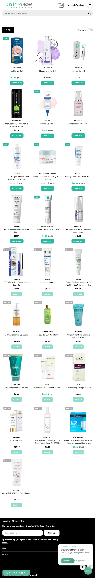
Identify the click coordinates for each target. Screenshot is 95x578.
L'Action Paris (16, 68)
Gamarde (16, 226)
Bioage (78, 279)
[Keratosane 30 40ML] (47, 261)
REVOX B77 (78, 226)
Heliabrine (47, 68)
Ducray (17, 173)
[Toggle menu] (3, 5)
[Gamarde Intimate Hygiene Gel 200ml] (16, 209)
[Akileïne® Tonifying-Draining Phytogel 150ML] (78, 314)
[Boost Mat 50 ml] (16, 420)
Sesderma (78, 121)
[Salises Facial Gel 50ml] (78, 103)
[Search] (89, 13)
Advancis (16, 332)
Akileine (78, 332)
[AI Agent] (61, 5)
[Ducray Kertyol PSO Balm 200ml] (78, 156)
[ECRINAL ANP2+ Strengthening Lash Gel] (16, 261)
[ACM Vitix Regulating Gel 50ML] (78, 367)
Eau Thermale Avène (47, 173)
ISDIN (47, 384)
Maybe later (80, 561)
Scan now (66, 561)
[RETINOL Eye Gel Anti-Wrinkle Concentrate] (78, 209)
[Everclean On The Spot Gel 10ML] (47, 367)
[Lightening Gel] (16, 50)
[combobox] (47, 13)
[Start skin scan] (88, 571)
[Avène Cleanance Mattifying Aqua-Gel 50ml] (47, 156)
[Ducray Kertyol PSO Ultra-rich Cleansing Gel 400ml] (16, 156)
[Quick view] (28, 41)
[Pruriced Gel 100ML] (47, 103)
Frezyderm (16, 121)
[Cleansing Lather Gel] (47, 50)
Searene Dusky (47, 332)
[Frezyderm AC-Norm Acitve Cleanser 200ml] (16, 103)
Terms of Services (39, 540)
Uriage (47, 121)
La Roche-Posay (47, 226)
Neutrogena (78, 437)
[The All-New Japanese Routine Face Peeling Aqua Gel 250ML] (47, 420)
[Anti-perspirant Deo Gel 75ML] (16, 367)
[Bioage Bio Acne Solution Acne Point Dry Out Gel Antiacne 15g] (78, 261)
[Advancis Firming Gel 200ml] (16, 314)
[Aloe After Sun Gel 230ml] (47, 314)
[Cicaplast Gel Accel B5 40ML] (47, 209)
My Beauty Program (16, 572)
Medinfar (78, 68)
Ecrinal (16, 279)
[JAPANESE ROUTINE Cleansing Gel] (16, 472)
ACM (78, 384)
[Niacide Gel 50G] (78, 50)
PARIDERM (17, 437)
